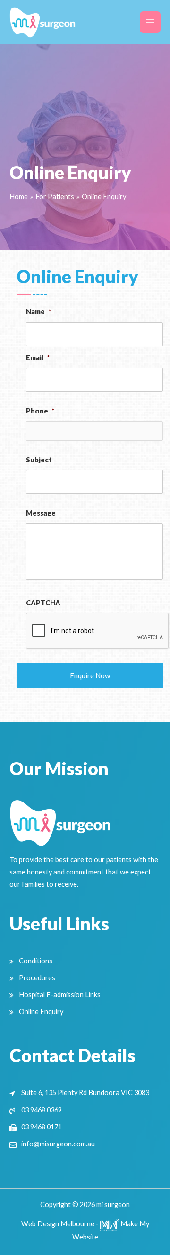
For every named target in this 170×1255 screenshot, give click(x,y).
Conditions (35, 961)
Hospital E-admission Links (60, 995)
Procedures (37, 978)
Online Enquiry (41, 1012)
